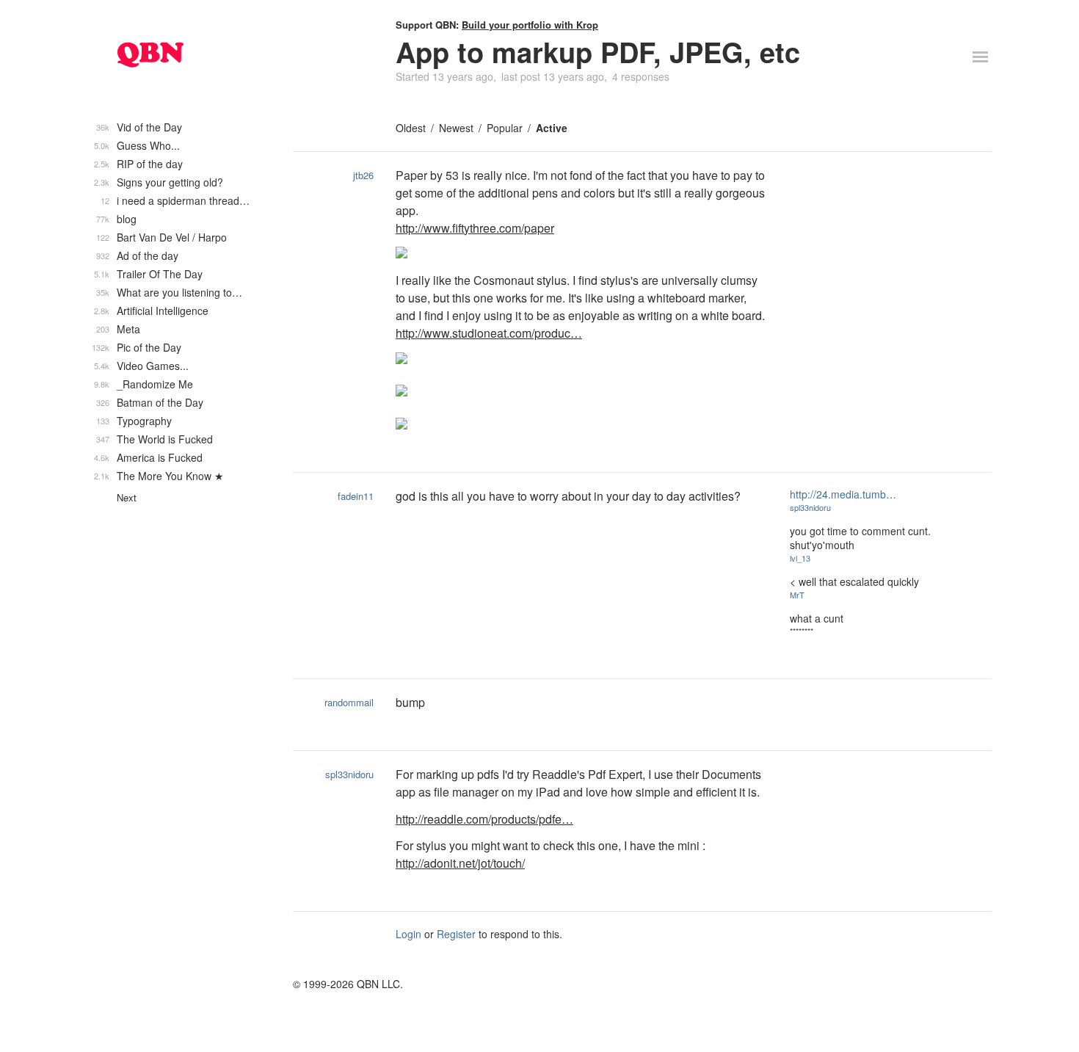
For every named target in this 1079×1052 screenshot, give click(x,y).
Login (408, 933)
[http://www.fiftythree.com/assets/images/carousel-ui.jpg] (582, 254)
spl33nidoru (810, 507)
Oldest (411, 127)
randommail (349, 702)
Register (456, 933)
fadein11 (356, 496)
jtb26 (363, 175)
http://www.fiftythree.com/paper (475, 228)
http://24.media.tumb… (843, 494)
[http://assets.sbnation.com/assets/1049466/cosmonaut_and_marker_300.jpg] (582, 392)
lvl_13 (800, 558)
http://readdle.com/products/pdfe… (484, 818)
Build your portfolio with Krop (530, 25)
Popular (505, 127)
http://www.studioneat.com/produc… (489, 332)
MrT (797, 595)
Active (551, 127)
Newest (456, 127)
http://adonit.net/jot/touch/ (460, 863)
